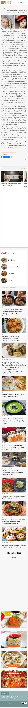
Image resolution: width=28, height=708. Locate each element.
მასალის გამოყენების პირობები (8, 152)
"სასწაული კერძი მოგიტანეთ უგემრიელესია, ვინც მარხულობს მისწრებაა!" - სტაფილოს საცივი (12, 338)
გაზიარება (6, 157)
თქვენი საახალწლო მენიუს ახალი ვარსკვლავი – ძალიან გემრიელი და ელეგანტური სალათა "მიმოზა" (13, 447)
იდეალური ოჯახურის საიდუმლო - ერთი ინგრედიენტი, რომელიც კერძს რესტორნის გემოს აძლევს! (13, 521)
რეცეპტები (14, 626)
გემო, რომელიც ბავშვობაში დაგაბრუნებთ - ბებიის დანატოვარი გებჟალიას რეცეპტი (12, 472)
